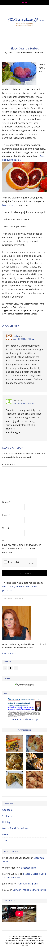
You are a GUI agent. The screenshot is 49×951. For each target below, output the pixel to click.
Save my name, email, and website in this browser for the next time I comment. (21, 548)
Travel (5, 840)
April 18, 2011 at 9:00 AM (23, 339)
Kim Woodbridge (33, 939)
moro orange (33, 310)
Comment (8, 464)
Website (6, 528)
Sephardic (7, 816)
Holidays (14, 307)
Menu (24, 2)
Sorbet (27, 313)
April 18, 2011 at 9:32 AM (23, 403)
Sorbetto (35, 313)
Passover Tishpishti (28, 883)
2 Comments (38, 52)
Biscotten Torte (28, 867)
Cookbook (18, 303)
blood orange (20, 310)
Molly (15, 336)
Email (6, 515)
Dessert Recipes (31, 303)
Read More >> (8, 653)
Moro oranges (9, 205)
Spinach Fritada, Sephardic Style (29, 889)
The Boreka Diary (24, 22)
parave (11, 313)
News (5, 834)
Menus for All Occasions (15, 828)
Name (6, 502)
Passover (23, 307)
